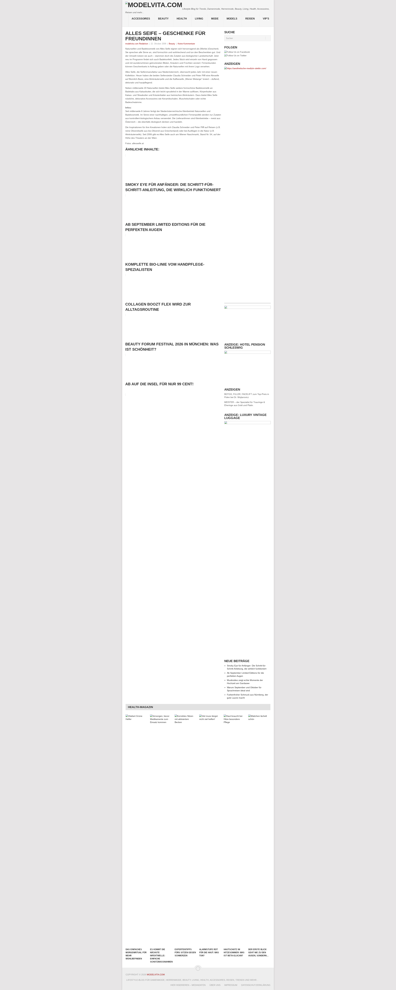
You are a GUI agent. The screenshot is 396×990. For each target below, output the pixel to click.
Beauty (163, 18)
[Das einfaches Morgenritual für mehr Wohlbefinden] (136, 830)
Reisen (250, 18)
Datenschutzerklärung (255, 985)
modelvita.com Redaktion (136, 44)
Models (232, 18)
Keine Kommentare (186, 44)
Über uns (214, 985)
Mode (215, 18)
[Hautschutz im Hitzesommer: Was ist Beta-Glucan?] (234, 830)
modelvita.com (156, 974)
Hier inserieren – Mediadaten (188, 985)
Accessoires (141, 18)
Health (182, 18)
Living (199, 18)
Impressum (230, 985)
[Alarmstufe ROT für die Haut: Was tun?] (210, 830)
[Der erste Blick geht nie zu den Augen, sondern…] (259, 830)
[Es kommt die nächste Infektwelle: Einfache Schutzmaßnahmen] (161, 830)
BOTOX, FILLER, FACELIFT (238, 394)
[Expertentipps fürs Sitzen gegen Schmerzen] (185, 830)
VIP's (266, 18)
